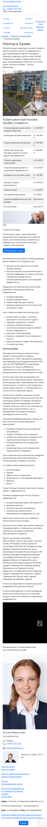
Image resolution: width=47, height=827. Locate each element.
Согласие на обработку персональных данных (22, 817)
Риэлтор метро (8, 766)
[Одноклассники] (4, 764)
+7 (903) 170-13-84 (13, 8)
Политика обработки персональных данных (21, 815)
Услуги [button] (29, 19)
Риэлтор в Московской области (15, 774)
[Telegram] (7, 764)
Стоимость (8, 23)
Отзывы (6, 32)
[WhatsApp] (2, 764)
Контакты (28, 32)
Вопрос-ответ (27, 28)
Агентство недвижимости (12, 788)
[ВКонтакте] (3, 764)
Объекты (29, 23)
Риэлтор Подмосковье (11, 776)
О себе (6, 19)
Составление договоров (12, 791)
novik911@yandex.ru (14, 748)
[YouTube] (6, 764)
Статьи (6, 28)
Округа (4, 781)
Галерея (4, 794)
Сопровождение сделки (11, 784)
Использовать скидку (13, 250)
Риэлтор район (8, 769)
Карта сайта (6, 796)
